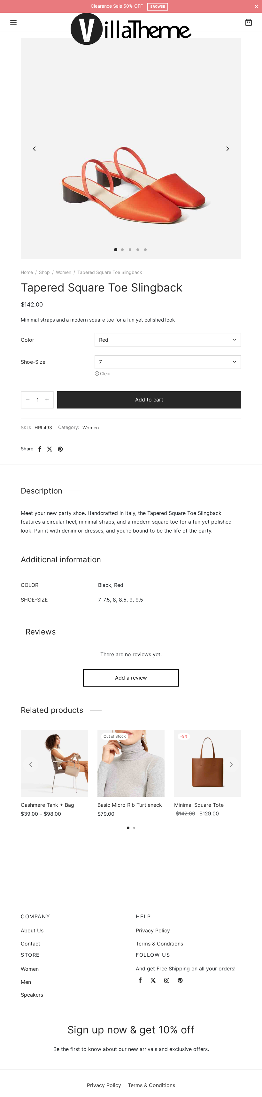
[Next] (231, 764)
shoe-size (33, 362)
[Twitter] (153, 981)
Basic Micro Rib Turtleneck (129, 805)
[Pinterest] (60, 449)
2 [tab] (134, 828)
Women (63, 272)
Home (27, 272)
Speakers (32, 995)
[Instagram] (167, 981)
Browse (157, 6)
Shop (44, 272)
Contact (30, 943)
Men (26, 982)
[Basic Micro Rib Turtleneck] (131, 763)
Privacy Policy (153, 930)
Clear (105, 373)
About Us (32, 930)
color (27, 340)
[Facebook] (39, 449)
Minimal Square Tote (199, 805)
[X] (49, 449)
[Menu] (13, 22)
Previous (34, 148)
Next (227, 148)
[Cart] (248, 22)
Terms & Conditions (159, 943)
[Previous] (30, 764)
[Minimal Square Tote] (207, 763)
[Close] (256, 6)
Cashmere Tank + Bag (47, 805)
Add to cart (149, 399)
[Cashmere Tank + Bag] (54, 763)
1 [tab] (128, 828)
